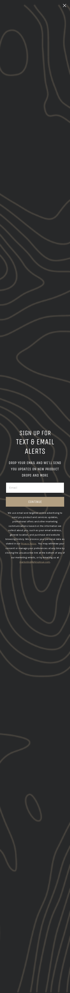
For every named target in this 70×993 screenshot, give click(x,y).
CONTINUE (35, 502)
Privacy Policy (28, 543)
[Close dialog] (64, 5)
